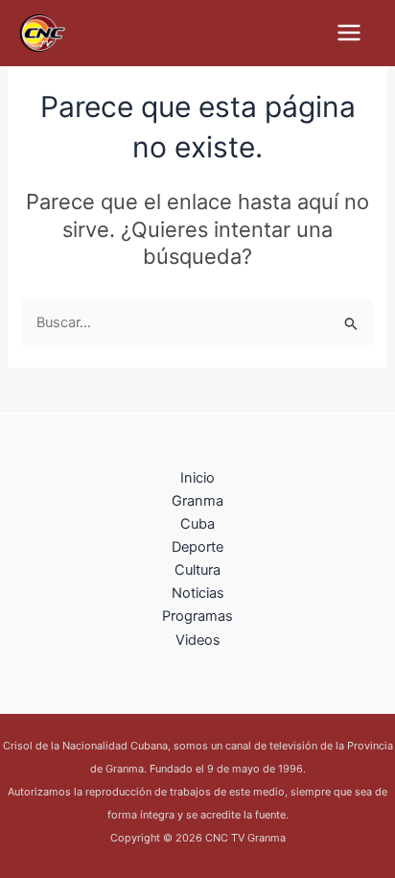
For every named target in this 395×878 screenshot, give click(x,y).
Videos (198, 640)
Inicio (197, 477)
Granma (197, 501)
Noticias (198, 593)
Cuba (197, 524)
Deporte (197, 547)
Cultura (197, 570)
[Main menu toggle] (349, 32)
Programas (197, 616)
